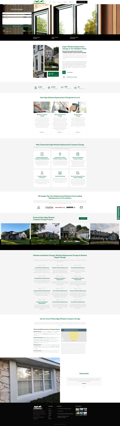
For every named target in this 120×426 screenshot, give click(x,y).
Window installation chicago (42, 115)
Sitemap (50, 418)
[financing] (118, 219)
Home (49, 408)
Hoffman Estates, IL (37, 340)
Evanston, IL (49, 331)
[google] (8, 30)
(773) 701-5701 (60, 411)
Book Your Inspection (17, 26)
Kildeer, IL (42, 340)
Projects (50, 413)
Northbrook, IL (46, 334)
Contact (50, 415)
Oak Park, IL (57, 346)
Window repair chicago (78, 115)
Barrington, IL (52, 337)
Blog (49, 417)
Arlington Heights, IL (46, 337)
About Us (50, 410)
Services (50, 412)
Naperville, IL (53, 346)
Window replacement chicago (60, 115)
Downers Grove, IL (37, 346)
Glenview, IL (58, 331)
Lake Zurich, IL (46, 340)
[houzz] (28, 30)
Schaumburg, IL (36, 342)
